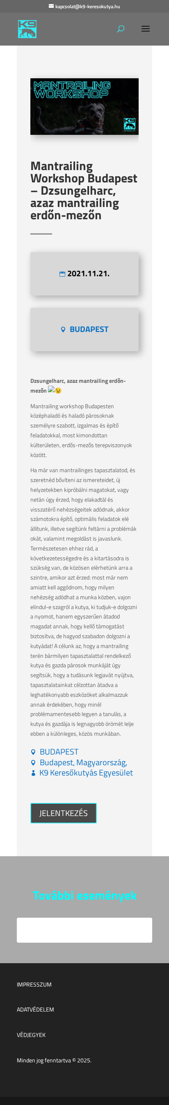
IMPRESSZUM (34, 984)
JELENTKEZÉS (63, 813)
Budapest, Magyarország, (83, 762)
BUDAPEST (89, 329)
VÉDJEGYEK (31, 1034)
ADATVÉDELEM (35, 1009)
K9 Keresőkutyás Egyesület (86, 772)
